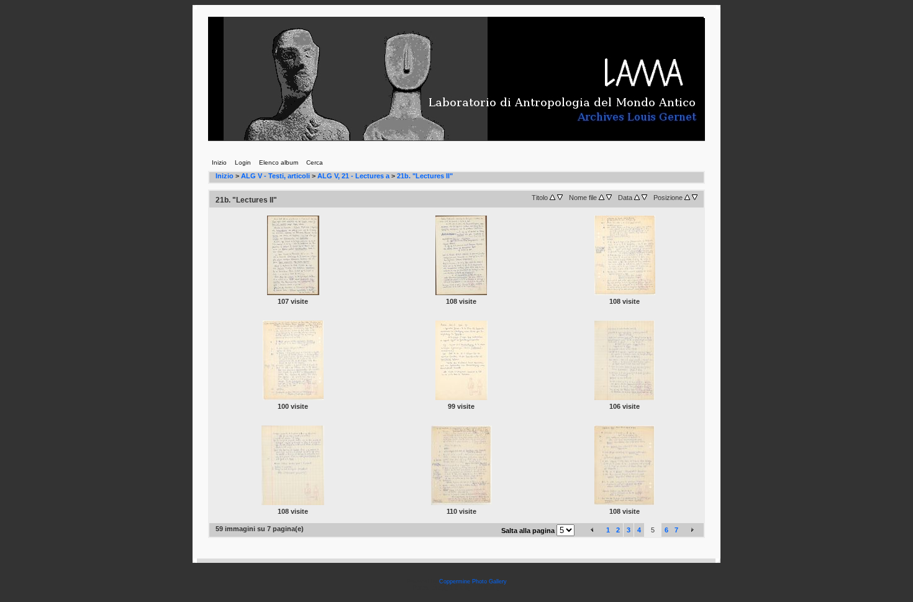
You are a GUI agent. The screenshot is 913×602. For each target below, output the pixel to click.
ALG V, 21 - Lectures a (353, 176)
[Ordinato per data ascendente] (637, 197)
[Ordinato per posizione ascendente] (687, 197)
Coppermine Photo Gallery (473, 581)
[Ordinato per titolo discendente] (560, 197)
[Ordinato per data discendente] (644, 197)
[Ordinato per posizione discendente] (694, 197)
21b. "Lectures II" (425, 176)
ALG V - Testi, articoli (275, 176)
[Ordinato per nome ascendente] (601, 197)
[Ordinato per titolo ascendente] (552, 197)
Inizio (225, 176)
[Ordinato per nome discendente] (609, 197)
